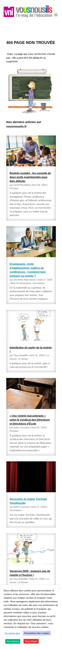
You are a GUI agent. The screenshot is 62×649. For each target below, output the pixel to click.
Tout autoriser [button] (13, 641)
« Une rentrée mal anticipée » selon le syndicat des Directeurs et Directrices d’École (30, 419)
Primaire (14, 188)
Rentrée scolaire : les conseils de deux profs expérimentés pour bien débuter (30, 177)
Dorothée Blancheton (25, 279)
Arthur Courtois (21, 427)
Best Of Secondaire (21, 283)
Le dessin (23, 358)
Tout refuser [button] (31, 641)
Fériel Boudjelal (22, 185)
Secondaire (38, 283)
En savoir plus (12, 633)
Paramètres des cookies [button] (36, 633)
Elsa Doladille (21, 355)
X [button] (59, 588)
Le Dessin (23, 582)
